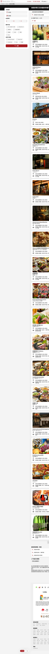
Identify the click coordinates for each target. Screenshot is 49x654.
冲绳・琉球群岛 (42, 625)
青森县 (46, 631)
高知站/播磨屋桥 (35, 561)
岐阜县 (45, 632)
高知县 (38, 634)
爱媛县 (34, 634)
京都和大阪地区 (44, 623)
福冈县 (41, 634)
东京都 (34, 629)
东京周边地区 (38, 623)
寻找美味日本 (35, 648)
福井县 (34, 632)
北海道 (42, 631)
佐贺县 (45, 634)
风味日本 (3, 3)
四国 (7, 3)
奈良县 (34, 631)
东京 (34, 623)
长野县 (41, 632)
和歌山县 (38, 631)
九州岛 (37, 625)
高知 (37, 570)
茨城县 (38, 629)
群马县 (45, 629)
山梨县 (38, 632)
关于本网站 (29, 1)
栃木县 (41, 629)
